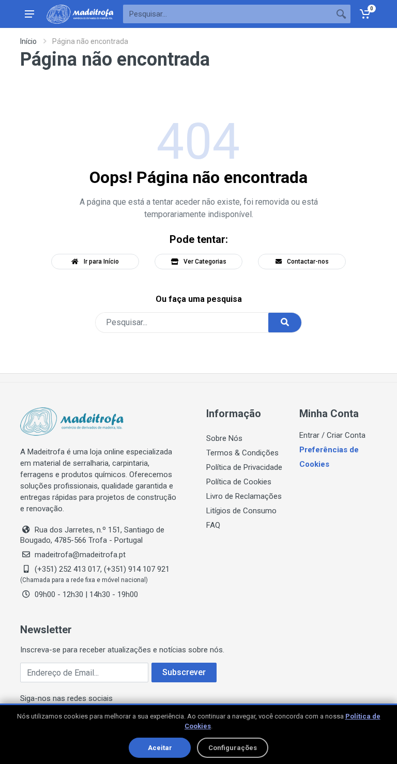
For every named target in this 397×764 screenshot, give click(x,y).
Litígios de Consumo (241, 510)
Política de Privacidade (244, 467)
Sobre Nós (224, 438)
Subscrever (184, 672)
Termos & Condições (242, 452)
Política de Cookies (238, 481)
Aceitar (160, 748)
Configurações (232, 748)
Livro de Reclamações (244, 496)
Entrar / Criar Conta (332, 435)
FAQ (213, 525)
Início (28, 41)
